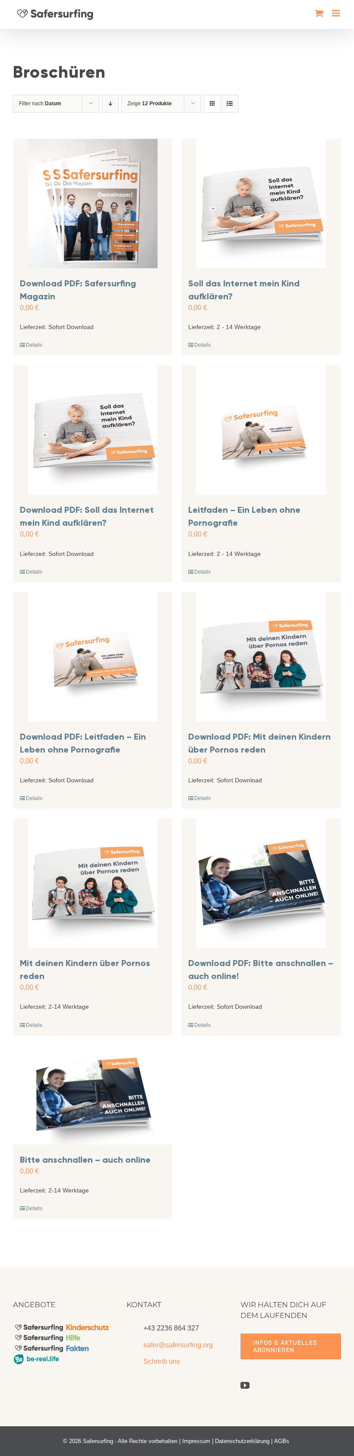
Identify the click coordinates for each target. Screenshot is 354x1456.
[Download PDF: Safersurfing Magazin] (92, 203)
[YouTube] (245, 1385)
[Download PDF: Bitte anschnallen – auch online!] (261, 883)
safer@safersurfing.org (178, 1345)
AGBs (281, 1441)
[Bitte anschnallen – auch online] (92, 1095)
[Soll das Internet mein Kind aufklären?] (261, 203)
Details (34, 345)
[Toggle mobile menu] (336, 13)
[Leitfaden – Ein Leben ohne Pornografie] (261, 430)
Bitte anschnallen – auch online (85, 1160)
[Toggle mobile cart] (319, 13)
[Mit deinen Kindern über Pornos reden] (92, 883)
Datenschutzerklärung (242, 1441)
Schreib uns (161, 1361)
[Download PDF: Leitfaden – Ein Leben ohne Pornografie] (92, 657)
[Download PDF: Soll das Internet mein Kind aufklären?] (92, 430)
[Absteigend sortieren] (110, 104)
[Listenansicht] (229, 103)
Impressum (196, 1441)
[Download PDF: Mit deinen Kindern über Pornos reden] (261, 657)
